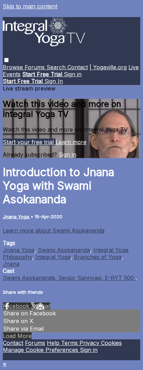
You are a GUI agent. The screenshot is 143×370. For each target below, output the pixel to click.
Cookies (111, 342)
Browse (14, 67)
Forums (36, 67)
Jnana (11, 263)
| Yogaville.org (108, 67)
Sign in (73, 74)
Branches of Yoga (97, 256)
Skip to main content (30, 6)
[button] (6, 60)
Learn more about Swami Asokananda (53, 230)
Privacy (90, 342)
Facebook (17, 305)
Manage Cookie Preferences (41, 349)
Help (54, 342)
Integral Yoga (52, 256)
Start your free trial (29, 142)
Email (43, 305)
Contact (77, 67)
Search (57, 67)
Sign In (53, 81)
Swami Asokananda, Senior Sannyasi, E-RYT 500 (69, 277)
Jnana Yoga (17, 216)
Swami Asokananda (64, 249)
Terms (70, 342)
